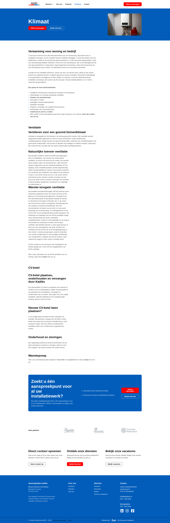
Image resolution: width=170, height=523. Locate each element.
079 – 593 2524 (125, 499)
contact (44, 257)
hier (62, 360)
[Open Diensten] (52, 4)
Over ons (71, 491)
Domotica (97, 486)
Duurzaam (97, 489)
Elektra (96, 491)
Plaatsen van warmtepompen (40, 97)
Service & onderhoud (100, 494)
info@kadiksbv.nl (126, 496)
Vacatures (71, 486)
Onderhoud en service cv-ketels (41, 112)
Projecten (71, 489)
